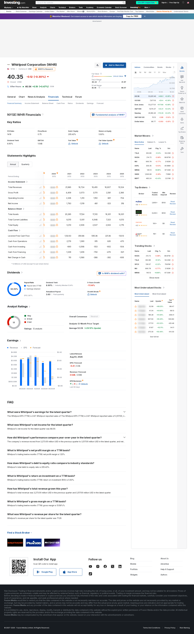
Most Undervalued (142, 294)
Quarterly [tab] (25, 164)
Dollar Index (139, 121)
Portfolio (134, 569)
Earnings (90, 103)
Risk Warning (185, 628)
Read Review (173, 203)
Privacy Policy (170, 628)
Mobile (133, 564)
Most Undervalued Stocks (148, 287)
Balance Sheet (47, 103)
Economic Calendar (104, 7)
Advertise (165, 564)
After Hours (71, 11)
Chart (22, 96)
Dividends (80, 103)
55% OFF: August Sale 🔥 (147, 3)
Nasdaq (138, 113)
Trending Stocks (143, 246)
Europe (112, 11)
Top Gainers (139, 11)
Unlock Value (118, 76)
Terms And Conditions (151, 628)
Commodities (149, 67)
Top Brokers (141, 187)
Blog (132, 558)
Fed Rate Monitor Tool (125, 11)
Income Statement (32, 103)
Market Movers (142, 135)
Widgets (134, 575)
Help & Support (167, 569)
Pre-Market (61, 11)
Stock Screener (121, 7)
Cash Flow (61, 103)
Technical (67, 96)
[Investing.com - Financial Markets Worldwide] (14, 2)
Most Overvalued (159, 294)
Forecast (100, 103)
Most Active (150, 11)
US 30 (137, 96)
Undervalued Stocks (181, 11)
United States (49, 11)
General (11, 96)
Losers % (162, 142)
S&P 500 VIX (140, 117)
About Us (165, 558)
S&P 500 (138, 109)
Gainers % (151, 142)
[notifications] (183, 2)
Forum (78, 96)
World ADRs (91, 11)
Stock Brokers (102, 11)
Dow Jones (139, 105)
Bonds (159, 67)
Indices (137, 67)
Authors (164, 575)
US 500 (137, 100)
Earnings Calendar (35, 11)
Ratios (70, 103)
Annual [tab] (13, 164)
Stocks (8, 11)
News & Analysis (36, 96)
